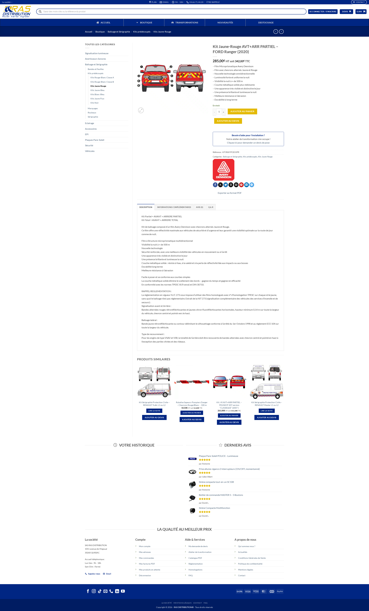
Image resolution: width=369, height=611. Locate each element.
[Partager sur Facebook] (215, 184)
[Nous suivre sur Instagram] (94, 591)
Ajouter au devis (228, 121)
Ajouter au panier (242, 111)
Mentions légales (245, 569)
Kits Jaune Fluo (97, 98)
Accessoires (91, 128)
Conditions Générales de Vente (252, 558)
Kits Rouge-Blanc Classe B (102, 82)
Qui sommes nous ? (246, 546)
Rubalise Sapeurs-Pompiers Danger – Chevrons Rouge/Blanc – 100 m (192, 403)
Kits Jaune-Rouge (162, 31)
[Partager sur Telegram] (251, 184)
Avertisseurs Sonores (95, 58)
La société (6, 2)
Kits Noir (95, 102)
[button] (213, 2)
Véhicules (90, 151)
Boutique (100, 31)
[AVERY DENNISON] (223, 170)
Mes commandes (146, 558)
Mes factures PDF (147, 563)
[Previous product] (281, 31)
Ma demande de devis (198, 546)
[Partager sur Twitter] (225, 184)
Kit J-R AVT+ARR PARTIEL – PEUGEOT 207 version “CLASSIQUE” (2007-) (229, 405)
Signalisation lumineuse (96, 53)
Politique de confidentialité (250, 563)
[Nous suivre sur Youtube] (123, 591)
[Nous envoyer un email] (105, 591)
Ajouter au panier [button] (192, 413)
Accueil (88, 31)
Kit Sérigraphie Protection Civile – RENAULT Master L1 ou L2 (266, 403)
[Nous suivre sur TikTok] (100, 591)
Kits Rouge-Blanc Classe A (102, 77)
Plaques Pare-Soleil (94, 139)
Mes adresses (145, 552)
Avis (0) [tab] (199, 207)
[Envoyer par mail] (236, 184)
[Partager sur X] (220, 184)
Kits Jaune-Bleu (98, 90)
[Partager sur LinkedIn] (246, 184)
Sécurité (89, 145)
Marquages (93, 108)
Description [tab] (145, 207)
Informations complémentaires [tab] (174, 207)
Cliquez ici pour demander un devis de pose (248, 142)
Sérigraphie (93, 117)
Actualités (242, 552)
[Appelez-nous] (111, 591)
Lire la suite (154, 411)
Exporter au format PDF (230, 192)
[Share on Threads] (230, 184)
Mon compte (144, 546)
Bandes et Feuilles (96, 69)
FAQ (191, 575)
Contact (241, 575)
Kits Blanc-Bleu (97, 94)
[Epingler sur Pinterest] (241, 184)
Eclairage (89, 123)
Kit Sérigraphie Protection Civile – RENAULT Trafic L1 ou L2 (154, 403)
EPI (87, 134)
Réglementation (196, 563)
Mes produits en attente (149, 569)
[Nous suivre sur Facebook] (88, 591)
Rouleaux (92, 112)
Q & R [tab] (210, 207)
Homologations (195, 569)
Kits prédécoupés (141, 31)
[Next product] (275, 31)
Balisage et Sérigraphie (119, 31)
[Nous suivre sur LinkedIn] (117, 591)
